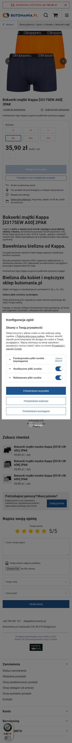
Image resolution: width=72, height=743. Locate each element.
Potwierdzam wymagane (36, 411)
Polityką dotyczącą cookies (31, 336)
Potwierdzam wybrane (36, 400)
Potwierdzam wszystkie (36, 390)
